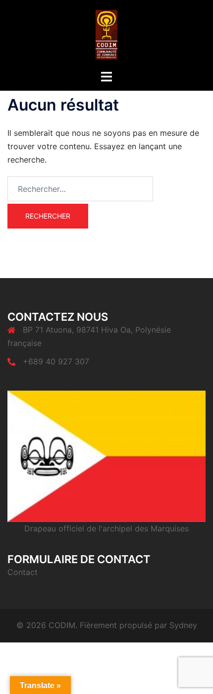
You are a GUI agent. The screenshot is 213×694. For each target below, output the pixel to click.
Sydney (183, 625)
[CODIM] (107, 34)
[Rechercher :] (80, 188)
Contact (22, 572)
